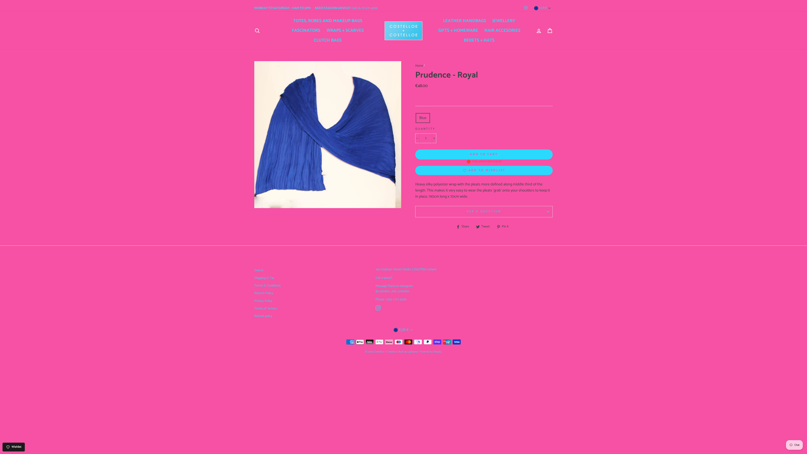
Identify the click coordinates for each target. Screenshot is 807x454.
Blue (422, 118)
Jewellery (503, 20)
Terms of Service (265, 308)
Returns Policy (263, 293)
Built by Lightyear (408, 352)
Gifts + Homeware (458, 30)
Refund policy (263, 316)
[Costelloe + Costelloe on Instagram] (378, 307)
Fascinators (306, 30)
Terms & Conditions (267, 285)
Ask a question (484, 211)
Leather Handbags (464, 20)
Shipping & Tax (264, 278)
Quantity (425, 129)
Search (258, 270)
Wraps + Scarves (345, 30)
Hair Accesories (502, 30)
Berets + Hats (479, 40)
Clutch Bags (328, 40)
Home (419, 65)
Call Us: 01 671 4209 (346, 8)
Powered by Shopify (431, 352)
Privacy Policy (263, 301)
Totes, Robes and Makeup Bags (327, 20)
